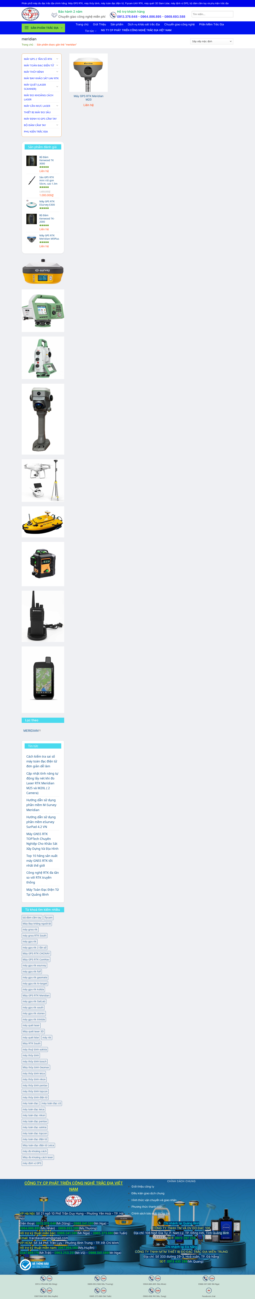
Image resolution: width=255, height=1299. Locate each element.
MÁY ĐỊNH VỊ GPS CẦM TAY (40, 118)
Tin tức (89, 31)
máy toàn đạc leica (33, 1109)
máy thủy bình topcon (35, 1091)
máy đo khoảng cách (35, 1151)
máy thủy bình (31, 1055)
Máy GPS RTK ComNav (36, 959)
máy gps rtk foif (32, 971)
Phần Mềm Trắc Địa (211, 24)
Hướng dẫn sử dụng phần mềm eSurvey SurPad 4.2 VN (41, 822)
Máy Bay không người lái (37, 923)
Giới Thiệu (99, 24)
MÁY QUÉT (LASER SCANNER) (35, 86)
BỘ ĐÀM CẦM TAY (35, 125)
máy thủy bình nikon (34, 1079)
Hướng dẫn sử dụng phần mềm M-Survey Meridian (41, 805)
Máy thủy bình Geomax (36, 1067)
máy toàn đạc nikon (34, 1115)
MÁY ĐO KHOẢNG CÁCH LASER (38, 97)
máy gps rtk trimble (34, 1019)
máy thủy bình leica (34, 1073)
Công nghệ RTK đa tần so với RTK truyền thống (42, 877)
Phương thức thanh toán (146, 1206)
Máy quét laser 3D (33, 1031)
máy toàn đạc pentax (35, 1121)
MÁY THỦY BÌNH (34, 71)
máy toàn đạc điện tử (35, 1139)
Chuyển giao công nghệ (179, 24)
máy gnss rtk (30, 929)
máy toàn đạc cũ (51, 1103)
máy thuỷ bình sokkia (35, 1049)
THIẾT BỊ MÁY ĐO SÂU (37, 112)
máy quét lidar (31, 1037)
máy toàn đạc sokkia (34, 1127)
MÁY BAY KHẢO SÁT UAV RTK (41, 78)
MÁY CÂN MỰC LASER (37, 105)
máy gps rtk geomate (35, 977)
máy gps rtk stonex (34, 1013)
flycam (48, 917)
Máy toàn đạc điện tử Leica (38, 1145)
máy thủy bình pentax (35, 1085)
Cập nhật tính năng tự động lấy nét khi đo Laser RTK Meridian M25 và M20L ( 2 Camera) (42, 783)
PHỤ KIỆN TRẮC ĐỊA (36, 131)
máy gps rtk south (33, 1007)
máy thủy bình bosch (34, 1061)
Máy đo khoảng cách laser (38, 1157)
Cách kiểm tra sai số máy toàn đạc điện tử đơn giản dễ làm (41, 761)
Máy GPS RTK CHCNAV (36, 953)
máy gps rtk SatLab (34, 1001)
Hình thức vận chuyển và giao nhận (153, 1200)
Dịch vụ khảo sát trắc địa (144, 24)
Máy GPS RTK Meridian (36, 995)
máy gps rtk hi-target (35, 983)
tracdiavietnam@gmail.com (48, 1238)
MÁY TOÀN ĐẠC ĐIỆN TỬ (39, 65)
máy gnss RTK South (34, 935)
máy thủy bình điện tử (35, 1097)
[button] (43, 28)
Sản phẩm (116, 24)
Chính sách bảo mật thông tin (150, 1213)
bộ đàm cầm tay (32, 917)
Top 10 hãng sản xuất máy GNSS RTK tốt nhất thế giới (41, 861)
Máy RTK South (31, 1043)
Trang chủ (82, 24)
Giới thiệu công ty (142, 1186)
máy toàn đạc (30, 1103)
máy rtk (46, 1037)
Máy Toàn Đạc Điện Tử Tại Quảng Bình (42, 892)
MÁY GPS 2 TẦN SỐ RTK (38, 59)
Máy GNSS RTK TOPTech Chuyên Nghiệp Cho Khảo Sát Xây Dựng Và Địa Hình (42, 841)
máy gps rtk (29, 941)
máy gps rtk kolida (33, 989)
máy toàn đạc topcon (35, 1133)
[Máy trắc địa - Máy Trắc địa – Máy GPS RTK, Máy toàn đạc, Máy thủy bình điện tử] (34, 14)
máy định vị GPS (32, 1163)
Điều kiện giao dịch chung (147, 1193)
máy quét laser (31, 1025)
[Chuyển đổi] (57, 59)
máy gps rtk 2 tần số (34, 947)
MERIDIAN (30, 730)
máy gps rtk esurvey (34, 965)
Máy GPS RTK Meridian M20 (88, 97)
